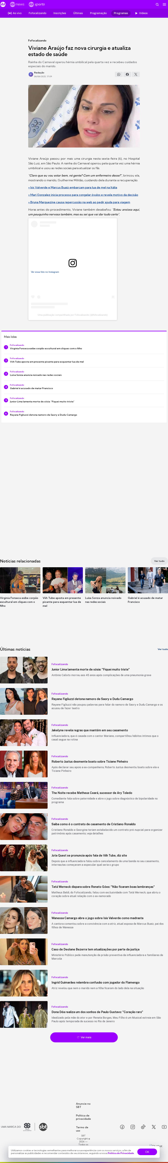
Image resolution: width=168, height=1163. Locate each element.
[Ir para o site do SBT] (43, 1127)
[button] (20, 590)
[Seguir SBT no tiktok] (143, 1127)
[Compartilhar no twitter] (136, 74)
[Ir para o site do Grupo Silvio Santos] (18, 1127)
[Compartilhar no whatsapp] (119, 74)
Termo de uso (82, 1129)
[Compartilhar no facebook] (127, 74)
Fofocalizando (37, 40)
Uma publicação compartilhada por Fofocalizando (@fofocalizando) (73, 315)
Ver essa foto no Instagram (45, 272)
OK (147, 1151)
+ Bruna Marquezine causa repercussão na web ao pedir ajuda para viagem (79, 202)
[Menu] (164, 4)
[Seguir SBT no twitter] (153, 1127)
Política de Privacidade (121, 1153)
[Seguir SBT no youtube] (164, 1127)
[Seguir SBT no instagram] (132, 1127)
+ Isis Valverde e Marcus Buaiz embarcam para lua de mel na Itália (72, 187)
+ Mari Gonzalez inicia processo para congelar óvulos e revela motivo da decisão (83, 195)
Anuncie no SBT (83, 1105)
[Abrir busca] (157, 4)
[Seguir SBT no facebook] (122, 1127)
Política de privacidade (83, 1117)
